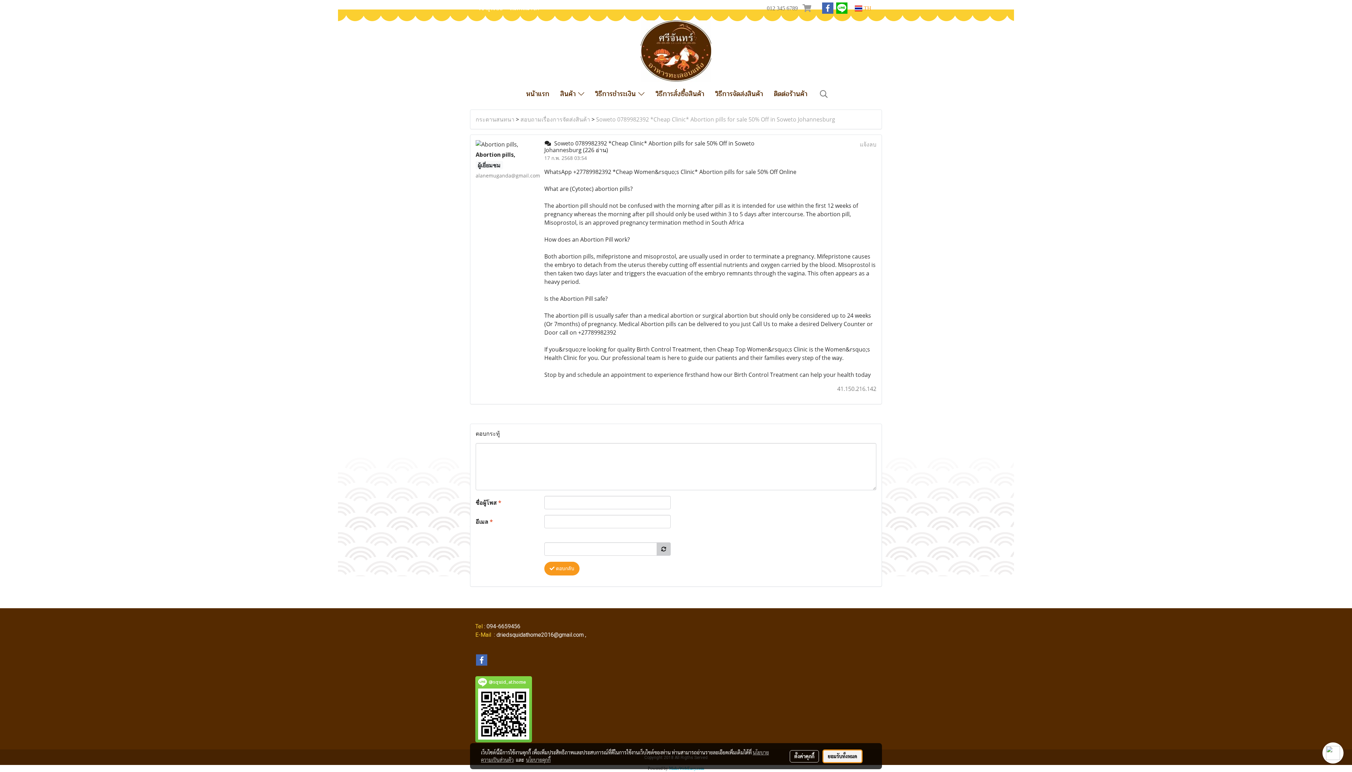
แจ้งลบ (868, 144)
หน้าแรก (537, 93)
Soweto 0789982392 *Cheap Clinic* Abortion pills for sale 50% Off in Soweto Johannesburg (715, 119)
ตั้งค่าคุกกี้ (804, 756)
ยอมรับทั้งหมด (842, 756)
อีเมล (484, 521)
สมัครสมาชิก (524, 8)
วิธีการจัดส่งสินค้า (739, 93)
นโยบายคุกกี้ (538, 760)
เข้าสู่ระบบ (491, 8)
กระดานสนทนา (495, 119)
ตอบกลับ (564, 568)
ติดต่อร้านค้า (790, 93)
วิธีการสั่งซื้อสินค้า (680, 93)
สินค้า (569, 93)
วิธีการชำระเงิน (616, 93)
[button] (824, 94)
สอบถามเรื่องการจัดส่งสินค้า (555, 119)
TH (866, 8)
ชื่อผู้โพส (488, 502)
